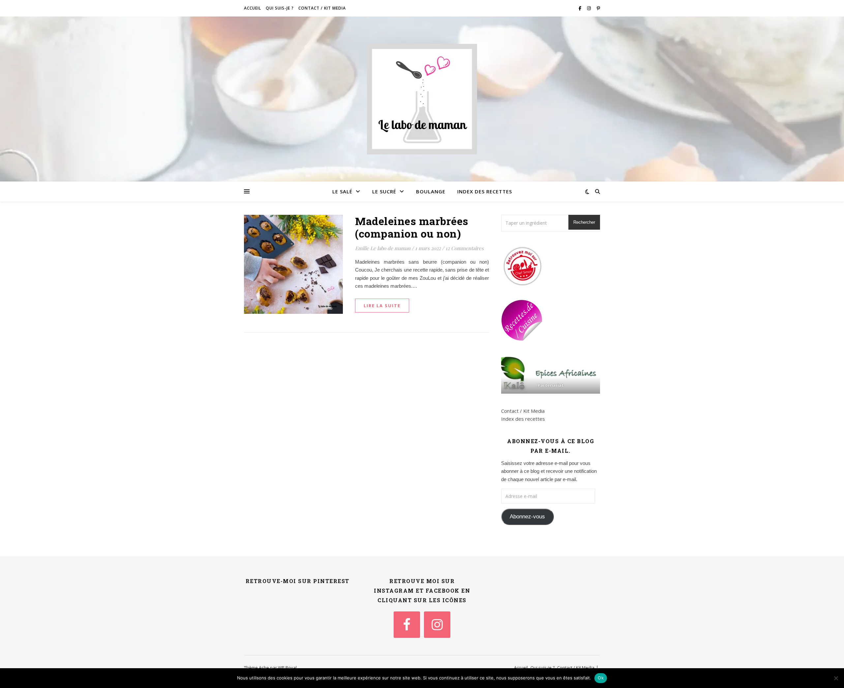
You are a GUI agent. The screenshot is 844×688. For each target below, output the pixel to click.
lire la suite (382, 306)
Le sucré (384, 191)
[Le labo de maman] (422, 99)
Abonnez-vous (527, 516)
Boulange (430, 191)
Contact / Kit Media (322, 8)
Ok (601, 677)
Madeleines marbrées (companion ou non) (411, 227)
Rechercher (584, 222)
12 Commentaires (464, 248)
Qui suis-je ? (280, 8)
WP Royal (287, 668)
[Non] (835, 678)
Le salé (342, 191)
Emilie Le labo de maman (382, 248)
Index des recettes (484, 191)
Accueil (252, 8)
